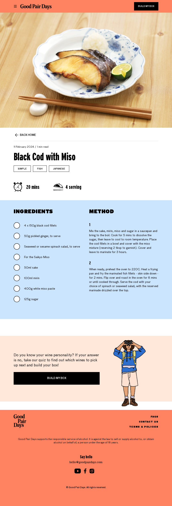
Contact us (148, 421)
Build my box (146, 6)
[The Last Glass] (36, 7)
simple (22, 169)
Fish (40, 169)
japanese (59, 169)
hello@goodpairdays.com (86, 462)
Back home (28, 135)
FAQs (154, 416)
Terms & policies (143, 426)
